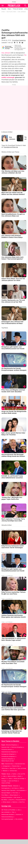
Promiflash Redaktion (19, 40)
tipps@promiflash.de (11, 147)
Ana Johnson (5, 53)
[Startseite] (14, 5)
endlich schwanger (8, 77)
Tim (25, 55)
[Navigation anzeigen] (2, 5)
